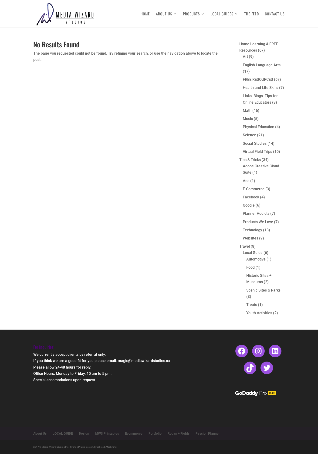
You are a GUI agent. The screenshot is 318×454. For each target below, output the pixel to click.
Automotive (256, 259)
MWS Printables (107, 433)
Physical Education (258, 127)
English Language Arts (262, 65)
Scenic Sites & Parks (263, 290)
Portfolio (155, 433)
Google (249, 205)
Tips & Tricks (250, 160)
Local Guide (253, 252)
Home (145, 14)
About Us (164, 14)
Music (248, 118)
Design (84, 433)
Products (191, 14)
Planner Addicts (256, 213)
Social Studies (255, 143)
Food (250, 267)
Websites (250, 238)
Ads (246, 181)
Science (249, 135)
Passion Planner (208, 433)
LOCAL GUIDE (63, 433)
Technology (252, 230)
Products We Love (258, 222)
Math (247, 110)
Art (245, 56)
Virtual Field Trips (257, 151)
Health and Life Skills (260, 87)
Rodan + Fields (178, 433)
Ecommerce (133, 433)
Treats (251, 305)
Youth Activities (259, 313)
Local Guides (222, 14)
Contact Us (275, 14)
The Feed (251, 14)
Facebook (251, 197)
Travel (244, 246)
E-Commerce (253, 189)
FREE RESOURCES (258, 79)
